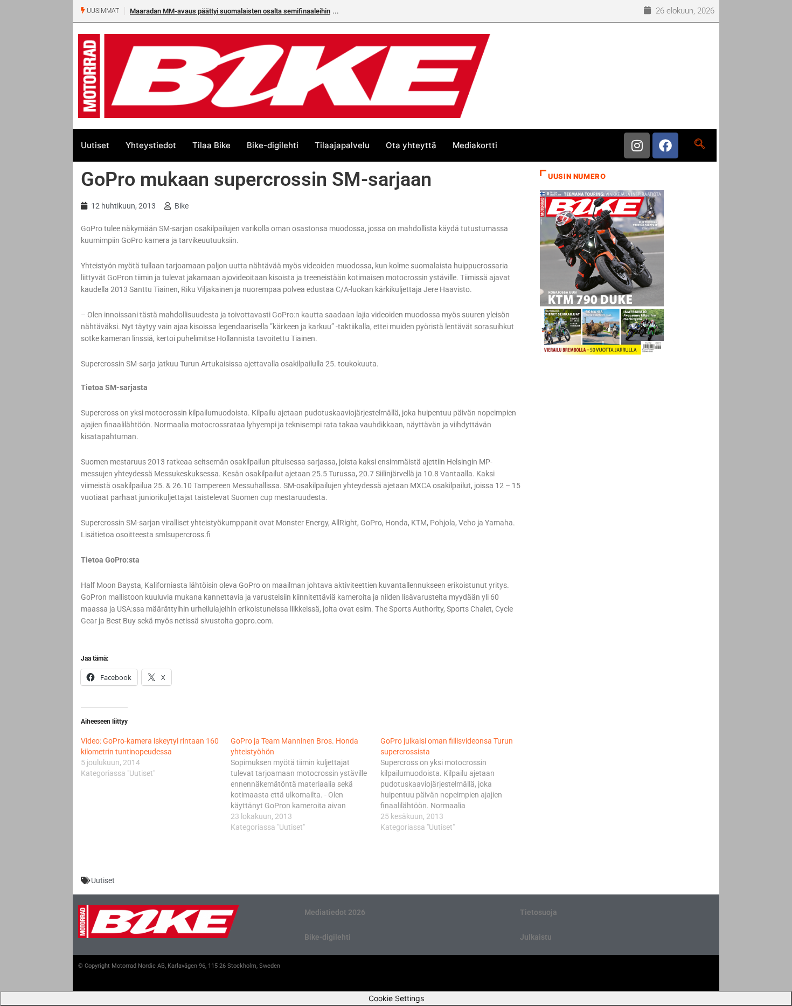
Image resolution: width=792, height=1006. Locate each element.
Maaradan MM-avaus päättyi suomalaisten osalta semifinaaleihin (230, 11)
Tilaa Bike (211, 145)
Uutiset (95, 145)
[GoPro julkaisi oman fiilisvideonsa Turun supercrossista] (455, 784)
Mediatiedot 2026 (334, 912)
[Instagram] (637, 145)
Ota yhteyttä (411, 145)
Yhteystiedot (151, 145)
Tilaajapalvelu (342, 145)
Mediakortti (475, 145)
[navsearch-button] (699, 145)
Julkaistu (536, 937)
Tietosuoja (538, 912)
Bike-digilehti (272, 145)
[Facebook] (665, 145)
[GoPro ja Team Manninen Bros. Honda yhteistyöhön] (305, 784)
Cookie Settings (396, 998)
